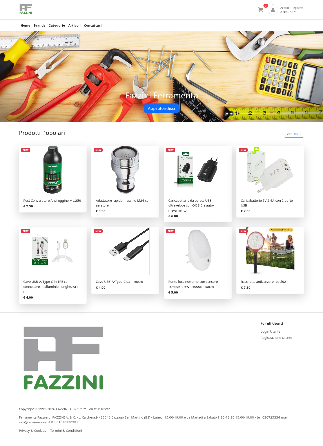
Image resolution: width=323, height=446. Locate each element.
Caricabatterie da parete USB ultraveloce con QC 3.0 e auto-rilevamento (191, 205)
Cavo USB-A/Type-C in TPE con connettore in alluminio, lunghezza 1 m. (51, 286)
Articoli (74, 25)
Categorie (57, 25)
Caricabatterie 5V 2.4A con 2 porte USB (267, 203)
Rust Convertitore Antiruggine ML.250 (52, 200)
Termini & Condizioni (66, 430)
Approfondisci (161, 108)
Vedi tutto (294, 133)
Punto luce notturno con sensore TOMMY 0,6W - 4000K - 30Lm (193, 284)
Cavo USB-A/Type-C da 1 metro (119, 281)
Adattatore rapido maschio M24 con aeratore (123, 203)
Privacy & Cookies (32, 430)
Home (25, 25)
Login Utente (270, 331)
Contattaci (93, 25)
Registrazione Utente (276, 337)
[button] (24, 76)
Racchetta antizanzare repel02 (263, 281)
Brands (39, 25)
